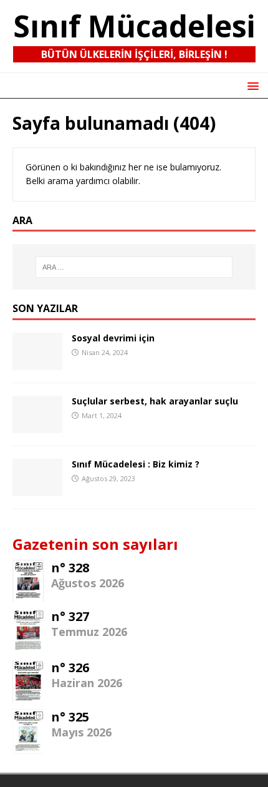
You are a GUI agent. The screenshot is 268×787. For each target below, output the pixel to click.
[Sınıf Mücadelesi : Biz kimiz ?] (37, 489)
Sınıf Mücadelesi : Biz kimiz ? (135, 464)
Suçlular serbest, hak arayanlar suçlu (155, 401)
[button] (251, 85)
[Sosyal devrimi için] (37, 363)
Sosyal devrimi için (113, 338)
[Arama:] (134, 267)
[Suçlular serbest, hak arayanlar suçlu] (37, 426)
